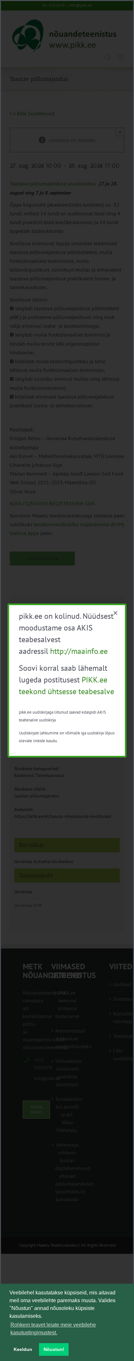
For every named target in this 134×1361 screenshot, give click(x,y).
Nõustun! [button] (54, 1349)
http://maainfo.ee (79, 651)
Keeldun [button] (23, 1349)
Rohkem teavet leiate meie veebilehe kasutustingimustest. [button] (53, 1328)
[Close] (115, 613)
